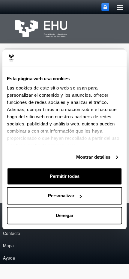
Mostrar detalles (93, 157)
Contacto (11, 233)
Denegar (65, 215)
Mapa (8, 245)
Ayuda (9, 258)
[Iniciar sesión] (105, 7)
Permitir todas (65, 176)
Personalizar (61, 195)
